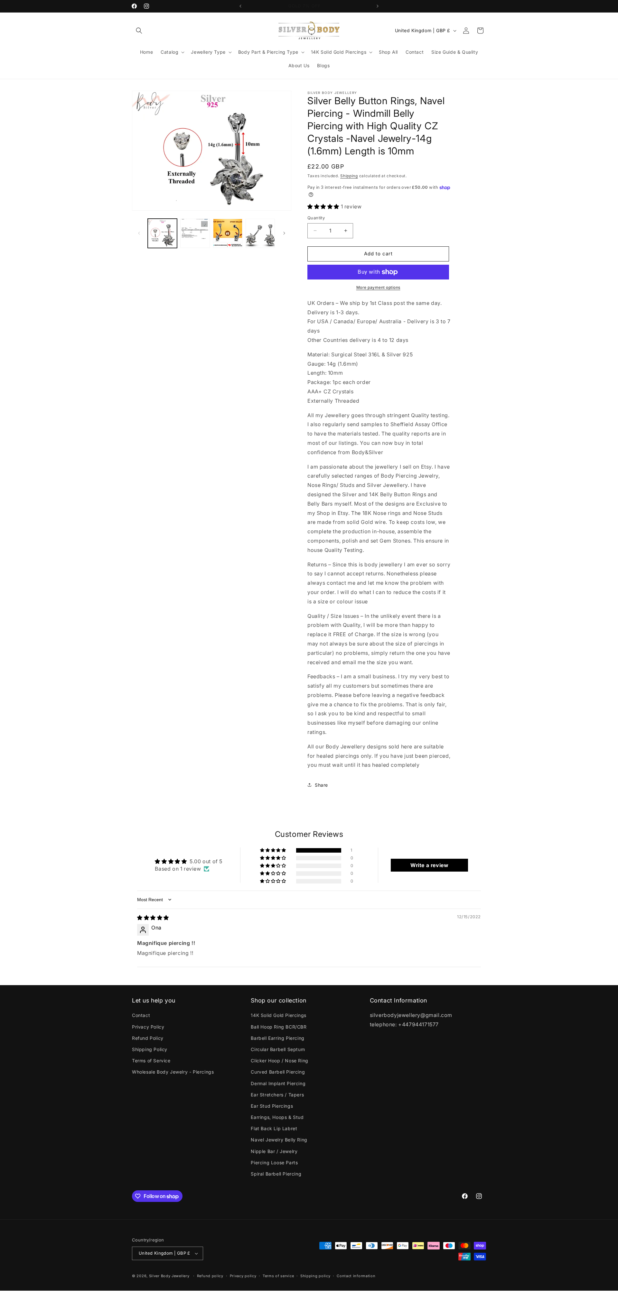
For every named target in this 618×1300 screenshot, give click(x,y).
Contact (141, 1015)
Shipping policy (315, 1276)
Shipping (349, 175)
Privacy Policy (148, 1027)
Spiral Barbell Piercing (276, 1173)
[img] (153, 917)
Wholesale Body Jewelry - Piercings (173, 1072)
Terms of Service (151, 1060)
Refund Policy (148, 1038)
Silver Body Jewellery (169, 1276)
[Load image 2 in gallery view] (195, 233)
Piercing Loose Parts (274, 1162)
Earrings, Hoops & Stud (277, 1117)
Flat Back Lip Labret (274, 1128)
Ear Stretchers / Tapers (277, 1094)
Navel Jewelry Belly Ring (279, 1140)
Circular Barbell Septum (278, 1049)
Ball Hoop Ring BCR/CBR (278, 1027)
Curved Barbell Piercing (278, 1072)
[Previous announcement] (240, 6)
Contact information (356, 1276)
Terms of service (278, 1276)
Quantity (316, 217)
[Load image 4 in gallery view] (260, 233)
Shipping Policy (149, 1049)
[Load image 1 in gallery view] (162, 233)
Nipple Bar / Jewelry (274, 1151)
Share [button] (321, 785)
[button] (139, 30)
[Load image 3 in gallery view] (227, 233)
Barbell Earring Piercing (277, 1038)
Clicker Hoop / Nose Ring (279, 1060)
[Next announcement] (377, 6)
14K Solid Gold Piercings (278, 1015)
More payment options (378, 287)
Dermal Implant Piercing (278, 1083)
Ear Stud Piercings (272, 1106)
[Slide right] (284, 233)
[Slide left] (139, 233)
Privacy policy (243, 1276)
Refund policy (210, 1276)
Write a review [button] (429, 865)
